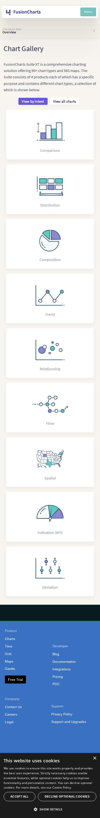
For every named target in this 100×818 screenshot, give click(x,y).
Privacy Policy (61, 714)
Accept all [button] (19, 796)
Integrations (61, 669)
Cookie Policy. (62, 787)
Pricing (57, 677)
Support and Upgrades (68, 722)
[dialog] (50, 785)
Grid (8, 654)
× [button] (94, 758)
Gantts (10, 669)
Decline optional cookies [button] (67, 796)
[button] (50, 809)
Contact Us (13, 707)
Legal (9, 722)
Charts (10, 639)
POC (56, 684)
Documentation (64, 662)
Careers (11, 714)
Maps (9, 661)
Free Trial (15, 680)
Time (8, 646)
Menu (88, 11)
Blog (55, 654)
